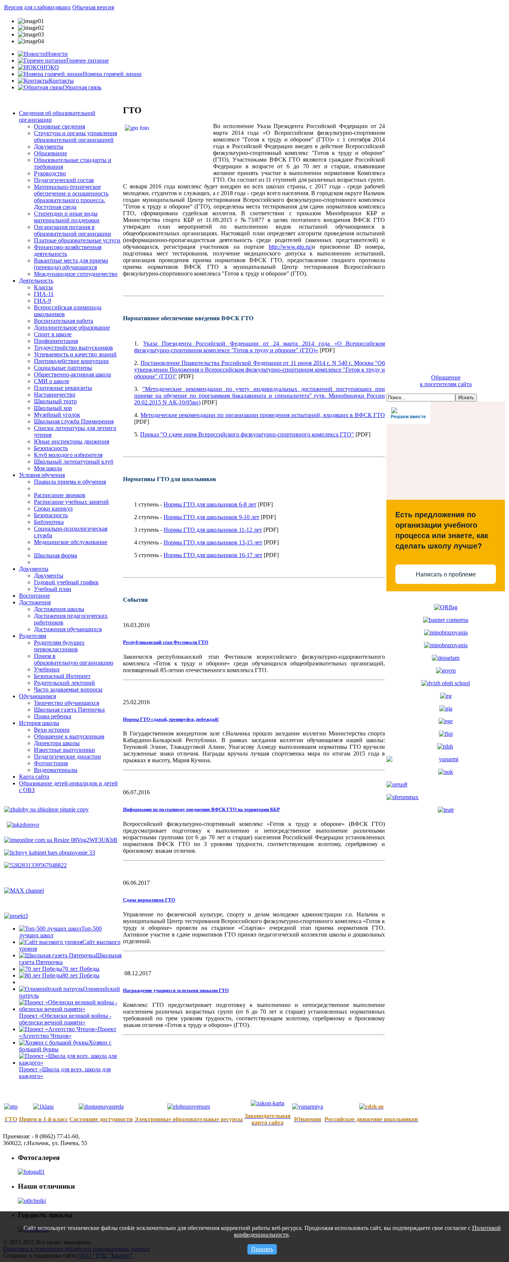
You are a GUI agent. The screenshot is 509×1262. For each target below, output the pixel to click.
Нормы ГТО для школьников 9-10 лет (211, 517)
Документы (48, 146)
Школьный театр (55, 401)
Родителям (32, 636)
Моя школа (48, 468)
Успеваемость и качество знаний (75, 354)
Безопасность (51, 448)
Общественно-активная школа (72, 374)
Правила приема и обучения (70, 482)
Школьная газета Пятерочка (69, 709)
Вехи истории (52, 730)
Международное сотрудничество (75, 274)
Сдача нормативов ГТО (149, 900)
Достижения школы (59, 609)
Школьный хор (53, 408)
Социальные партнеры (63, 368)
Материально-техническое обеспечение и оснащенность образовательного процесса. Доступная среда (71, 197)
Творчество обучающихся (66, 703)
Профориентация (56, 341)
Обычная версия (93, 7)
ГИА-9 (42, 301)
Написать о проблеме (446, 574)
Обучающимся (37, 696)
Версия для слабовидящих (37, 7)
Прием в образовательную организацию (73, 659)
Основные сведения (59, 126)
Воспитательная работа (63, 321)
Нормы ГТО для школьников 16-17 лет (213, 555)
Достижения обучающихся (68, 629)
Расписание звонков (59, 495)
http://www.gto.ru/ (290, 247)
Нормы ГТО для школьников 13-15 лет (213, 542)
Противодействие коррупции (71, 361)
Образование (50, 153)
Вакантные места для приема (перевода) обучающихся (71, 263)
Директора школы (57, 743)
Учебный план (52, 589)
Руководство (50, 173)
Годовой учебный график (66, 582)
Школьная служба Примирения (74, 421)
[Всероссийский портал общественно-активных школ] (445, 683)
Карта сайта (34, 776)
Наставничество (54, 394)
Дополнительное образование (72, 327)
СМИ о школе (51, 381)
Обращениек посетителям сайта (446, 380)
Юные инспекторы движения (71, 441)
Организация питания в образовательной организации (72, 230)
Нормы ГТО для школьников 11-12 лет (213, 530)
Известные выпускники (64, 750)
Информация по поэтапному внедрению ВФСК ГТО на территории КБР (201, 809)
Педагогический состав (64, 180)
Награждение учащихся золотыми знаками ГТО (176, 990)
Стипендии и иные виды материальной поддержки (66, 216)
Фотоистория (51, 763)
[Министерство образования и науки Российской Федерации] (446, 645)
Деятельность (36, 280)
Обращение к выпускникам (69, 736)
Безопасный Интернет (62, 676)
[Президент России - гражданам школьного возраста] (446, 632)
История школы (39, 723)
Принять (262, 1249)
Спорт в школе (53, 334)
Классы (43, 287)
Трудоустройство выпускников (73, 347)
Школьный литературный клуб (73, 461)
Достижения (35, 602)
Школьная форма (55, 555)
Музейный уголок (57, 414)
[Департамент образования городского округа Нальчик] (445, 658)
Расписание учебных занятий (71, 502)
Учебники (47, 669)
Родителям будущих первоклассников (59, 645)
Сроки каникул (53, 508)
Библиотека (49, 522)
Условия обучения (42, 475)
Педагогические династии (67, 756)
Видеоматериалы (56, 770)
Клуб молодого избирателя (68, 455)
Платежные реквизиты (63, 388)
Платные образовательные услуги (77, 240)
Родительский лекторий (64, 683)
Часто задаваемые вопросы (68, 689)
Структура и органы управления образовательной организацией (75, 136)
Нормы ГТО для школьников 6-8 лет (210, 504)
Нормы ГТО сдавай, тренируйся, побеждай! (171, 719)
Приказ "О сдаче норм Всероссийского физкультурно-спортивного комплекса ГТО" (247, 434)
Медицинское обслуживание (70, 542)
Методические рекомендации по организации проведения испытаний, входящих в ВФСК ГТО (262, 415)
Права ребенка (52, 716)
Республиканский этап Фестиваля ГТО (165, 642)
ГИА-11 (44, 294)
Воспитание (34, 595)
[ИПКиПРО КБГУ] (446, 734)
